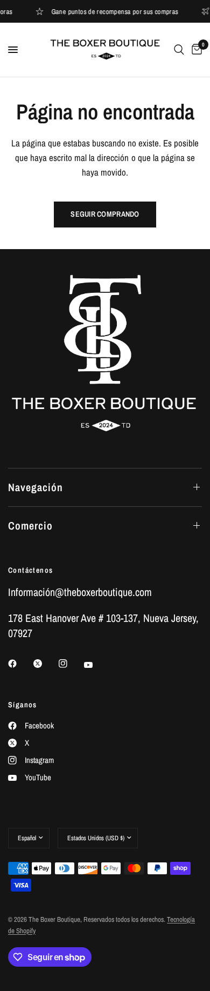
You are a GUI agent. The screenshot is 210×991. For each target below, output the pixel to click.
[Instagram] (70, 663)
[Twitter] (45, 663)
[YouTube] (96, 665)
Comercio (30, 525)
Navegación (35, 487)
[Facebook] (20, 663)
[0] (195, 50)
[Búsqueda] (179, 50)
